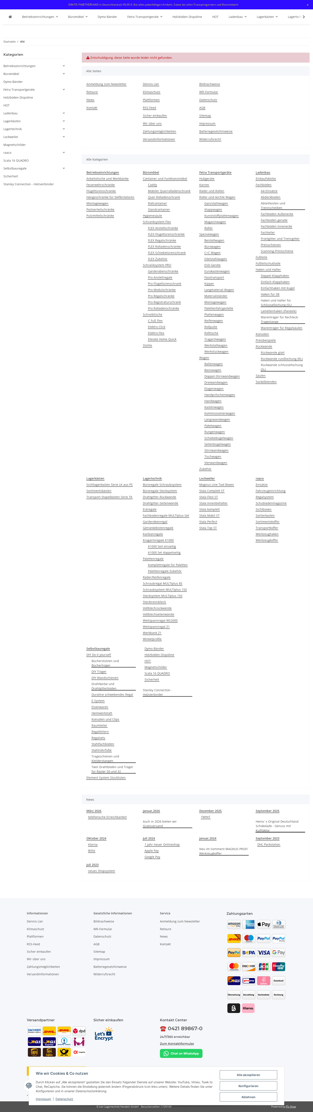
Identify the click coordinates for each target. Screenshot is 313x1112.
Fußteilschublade (268, 263)
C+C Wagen (212, 253)
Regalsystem (265, 497)
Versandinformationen (159, 139)
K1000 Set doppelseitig (164, 552)
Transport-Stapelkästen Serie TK (109, 497)
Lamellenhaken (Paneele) (278, 311)
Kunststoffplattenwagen (221, 216)
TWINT (205, 817)
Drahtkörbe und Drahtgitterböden (104, 686)
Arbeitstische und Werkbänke (107, 179)
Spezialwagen (209, 234)
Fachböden (263, 185)
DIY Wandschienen (105, 678)
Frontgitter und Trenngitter (280, 239)
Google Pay (152, 857)
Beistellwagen (214, 240)
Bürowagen (212, 246)
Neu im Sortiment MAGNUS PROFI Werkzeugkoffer (223, 851)
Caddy (152, 185)
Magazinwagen (215, 222)
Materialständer (215, 296)
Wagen (204, 358)
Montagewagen (97, 203)
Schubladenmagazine (271, 503)
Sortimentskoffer (268, 522)
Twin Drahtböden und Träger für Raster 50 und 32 (112, 769)
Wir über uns (152, 123)
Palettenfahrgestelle (218, 308)
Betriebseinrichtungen (19, 66)
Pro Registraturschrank (164, 302)
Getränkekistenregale (158, 528)
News (90, 100)
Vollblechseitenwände (158, 614)
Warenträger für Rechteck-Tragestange (280, 319)
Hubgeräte (206, 179)
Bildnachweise (209, 84)
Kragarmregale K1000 (158, 540)
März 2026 (93, 811)
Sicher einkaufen (155, 115)
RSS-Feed (149, 108)
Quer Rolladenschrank (164, 197)
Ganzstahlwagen (216, 203)
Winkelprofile (152, 639)
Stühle (147, 345)
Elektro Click (156, 327)
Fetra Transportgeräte (19, 90)
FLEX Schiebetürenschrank (167, 253)
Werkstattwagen (215, 345)
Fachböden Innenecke (276, 226)
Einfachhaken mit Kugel (278, 288)
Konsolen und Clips (105, 719)
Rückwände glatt (272, 353)
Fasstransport (214, 277)
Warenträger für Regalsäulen (281, 328)
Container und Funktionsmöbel (165, 179)
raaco (7, 153)
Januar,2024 (207, 838)
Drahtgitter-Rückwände (159, 497)
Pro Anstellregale (160, 277)
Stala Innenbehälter (213, 503)
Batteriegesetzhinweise (216, 131)
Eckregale (149, 509)
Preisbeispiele (266, 340)
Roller (208, 228)
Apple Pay (152, 851)
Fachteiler (268, 232)
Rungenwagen (214, 432)
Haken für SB (270, 294)
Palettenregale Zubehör (165, 571)
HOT (148, 661)
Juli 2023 (92, 865)
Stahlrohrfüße (102, 750)
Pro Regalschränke (161, 296)
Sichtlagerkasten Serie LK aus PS (109, 485)
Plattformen (151, 100)
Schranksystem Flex (157, 222)
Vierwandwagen (215, 463)
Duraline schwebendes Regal (112, 694)
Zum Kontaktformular (177, 1044)
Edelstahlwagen (215, 259)
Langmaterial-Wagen (219, 290)
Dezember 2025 (210, 811)
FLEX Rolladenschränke (164, 246)
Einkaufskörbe (266, 179)
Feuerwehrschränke (100, 185)
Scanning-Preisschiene (277, 251)
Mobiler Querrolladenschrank (169, 191)
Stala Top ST (208, 528)
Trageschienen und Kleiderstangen (105, 758)
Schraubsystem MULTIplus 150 (165, 590)
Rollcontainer (157, 203)
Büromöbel (11, 74)
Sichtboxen (263, 509)
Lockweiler (10, 137)
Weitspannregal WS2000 (160, 620)
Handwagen (212, 401)
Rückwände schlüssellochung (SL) (282, 367)
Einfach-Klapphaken (275, 282)
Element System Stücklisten (106, 778)
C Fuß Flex (155, 321)
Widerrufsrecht (210, 139)
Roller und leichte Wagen (217, 197)
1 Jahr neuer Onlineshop (162, 844)
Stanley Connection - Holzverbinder (157, 692)
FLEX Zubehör (157, 259)
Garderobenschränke (163, 271)
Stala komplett (209, 509)
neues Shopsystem (101, 871)
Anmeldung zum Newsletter (106, 84)
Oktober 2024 (96, 838)
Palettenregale (153, 559)
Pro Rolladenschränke (163, 308)
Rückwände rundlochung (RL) (282, 359)
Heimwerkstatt (102, 713)
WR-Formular (208, 92)
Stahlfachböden (103, 744)
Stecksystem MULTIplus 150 (162, 596)
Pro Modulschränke (162, 290)
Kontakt (91, 108)
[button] (301, 16)
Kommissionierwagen (219, 413)
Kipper (209, 284)
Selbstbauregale (15, 168)
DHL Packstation (268, 844)
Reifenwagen (213, 321)
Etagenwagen (214, 388)
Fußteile (261, 257)
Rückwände (264, 346)
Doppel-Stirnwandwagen (222, 376)
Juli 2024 (149, 838)
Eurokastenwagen (217, 271)
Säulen (261, 376)
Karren (204, 185)
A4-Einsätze (269, 191)
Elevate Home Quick (162, 339)
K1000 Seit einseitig (162, 546)
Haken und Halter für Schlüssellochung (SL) (276, 302)
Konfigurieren (248, 1086)
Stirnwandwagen (216, 450)
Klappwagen (213, 209)
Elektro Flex (156, 333)
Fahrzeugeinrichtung (271, 491)
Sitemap (205, 115)
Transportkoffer (267, 528)
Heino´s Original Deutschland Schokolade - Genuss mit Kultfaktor (277, 825)
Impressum (43, 1099)
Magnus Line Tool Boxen (216, 485)
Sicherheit (152, 679)
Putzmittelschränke (100, 216)
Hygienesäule (152, 216)
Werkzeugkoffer (267, 540)
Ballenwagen (213, 364)
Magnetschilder (156, 667)
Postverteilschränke (100, 209)
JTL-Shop (291, 1106)
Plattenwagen (214, 314)
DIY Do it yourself (98, 655)
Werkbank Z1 (152, 633)
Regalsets (98, 738)
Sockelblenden (266, 382)
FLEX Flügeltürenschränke (166, 234)
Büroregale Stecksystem (160, 491)
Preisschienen (271, 245)
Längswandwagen (217, 419)
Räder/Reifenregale (157, 577)
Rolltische (211, 333)
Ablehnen (248, 1097)
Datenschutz (64, 1099)
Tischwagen (212, 456)
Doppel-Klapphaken (275, 276)
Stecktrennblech (154, 602)
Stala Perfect (208, 522)
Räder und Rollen (211, 191)
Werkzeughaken (267, 534)
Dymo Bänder (154, 649)
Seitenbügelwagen (217, 444)
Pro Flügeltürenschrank (164, 284)
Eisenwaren (100, 707)
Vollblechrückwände (157, 608)
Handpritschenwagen (219, 395)
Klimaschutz (151, 92)
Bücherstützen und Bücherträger (105, 663)
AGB (202, 108)
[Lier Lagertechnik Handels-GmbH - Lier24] (10, 16)
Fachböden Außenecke (277, 214)
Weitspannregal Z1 (156, 627)
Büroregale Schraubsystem (162, 485)
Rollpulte (210, 327)
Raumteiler (99, 725)
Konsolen (262, 334)
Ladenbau (10, 113)
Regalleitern (100, 732)
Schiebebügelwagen (218, 438)
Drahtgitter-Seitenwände (160, 503)
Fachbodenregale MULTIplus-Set (166, 515)
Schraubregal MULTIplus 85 (162, 583)
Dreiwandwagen (216, 382)
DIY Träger (99, 671)
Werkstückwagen (216, 351)
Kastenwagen (214, 407)
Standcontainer (159, 209)
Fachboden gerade (274, 220)
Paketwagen (212, 426)
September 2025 (267, 811)
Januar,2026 (151, 811)
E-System (98, 701)
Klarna (93, 844)
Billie (91, 851)
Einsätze (262, 485)
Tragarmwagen (215, 339)
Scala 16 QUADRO (157, 673)
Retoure (92, 92)
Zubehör (205, 469)
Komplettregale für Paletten (168, 565)
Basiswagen (212, 370)
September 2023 (267, 838)
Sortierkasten (265, 515)
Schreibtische (152, 314)
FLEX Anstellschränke (163, 228)
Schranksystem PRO (157, 265)
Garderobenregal (155, 522)
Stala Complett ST (211, 491)
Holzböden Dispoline (159, 655)
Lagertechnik (12, 129)
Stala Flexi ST (208, 497)
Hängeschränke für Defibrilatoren (110, 197)
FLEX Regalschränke (162, 240)
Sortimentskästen (98, 491)
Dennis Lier (151, 84)
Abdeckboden (270, 197)
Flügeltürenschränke (101, 191)
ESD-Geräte (212, 265)
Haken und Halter (268, 269)
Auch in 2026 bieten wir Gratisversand (160, 823)
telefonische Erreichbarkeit (107, 817)
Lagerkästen (12, 121)
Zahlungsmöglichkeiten (159, 131)
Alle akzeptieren (248, 1075)
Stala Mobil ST (209, 515)
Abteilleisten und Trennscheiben (273, 205)
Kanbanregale (153, 534)
